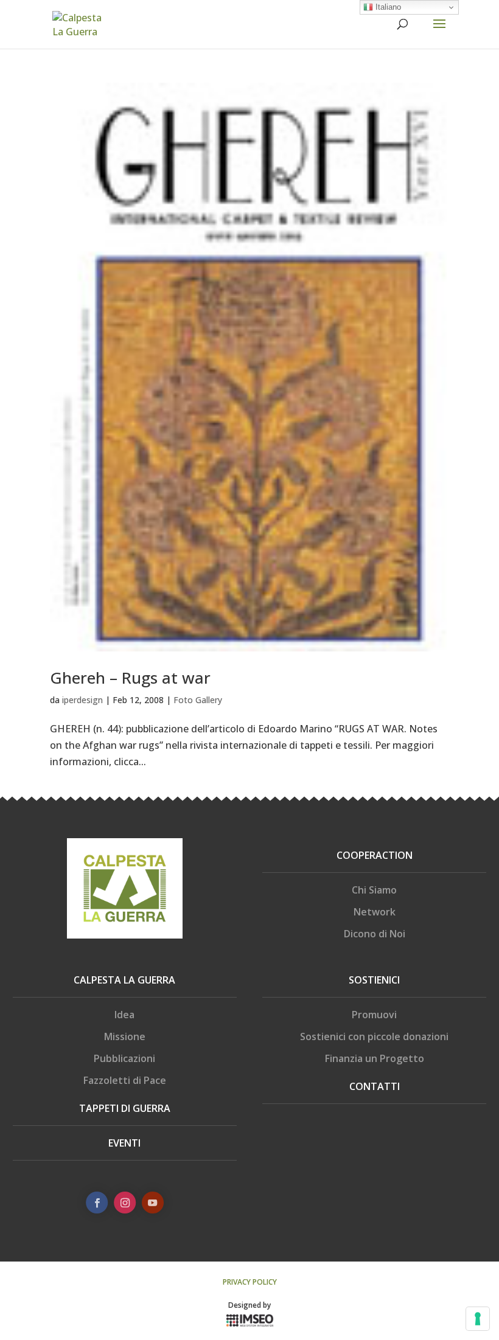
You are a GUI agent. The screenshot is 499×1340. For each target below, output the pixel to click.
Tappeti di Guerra (124, 1108)
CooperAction (375, 855)
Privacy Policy (250, 1282)
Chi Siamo (374, 890)
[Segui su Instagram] (125, 1202)
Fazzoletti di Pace (124, 1080)
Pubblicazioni (124, 1058)
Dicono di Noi (374, 933)
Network (375, 911)
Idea (124, 1014)
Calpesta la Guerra (124, 980)
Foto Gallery (197, 700)
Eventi (124, 1143)
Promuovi (374, 1014)
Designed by (249, 1305)
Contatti (374, 1086)
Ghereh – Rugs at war (130, 678)
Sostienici (374, 980)
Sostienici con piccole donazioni (374, 1036)
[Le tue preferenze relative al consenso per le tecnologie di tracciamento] (477, 1318)
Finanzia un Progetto (374, 1058)
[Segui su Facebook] (97, 1202)
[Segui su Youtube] (152, 1202)
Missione (124, 1036)
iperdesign (82, 700)
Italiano (387, 7)
